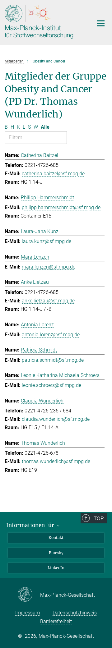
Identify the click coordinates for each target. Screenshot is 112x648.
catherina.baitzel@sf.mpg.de (53, 174)
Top (99, 518)
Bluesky (56, 552)
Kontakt (56, 537)
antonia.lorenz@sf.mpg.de (51, 335)
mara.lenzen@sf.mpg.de (48, 267)
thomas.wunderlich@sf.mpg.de (56, 461)
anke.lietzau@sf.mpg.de (48, 301)
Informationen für (30, 525)
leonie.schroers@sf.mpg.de (51, 385)
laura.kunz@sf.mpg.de (46, 241)
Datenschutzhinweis (75, 613)
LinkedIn (56, 567)
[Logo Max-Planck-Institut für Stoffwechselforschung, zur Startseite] (44, 22)
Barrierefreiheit (56, 621)
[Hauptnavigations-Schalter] (101, 23)
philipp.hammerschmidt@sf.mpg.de (61, 207)
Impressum (27, 613)
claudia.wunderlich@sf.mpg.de (56, 419)
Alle (45, 127)
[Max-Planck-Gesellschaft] (28, 594)
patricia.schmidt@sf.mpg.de (53, 360)
